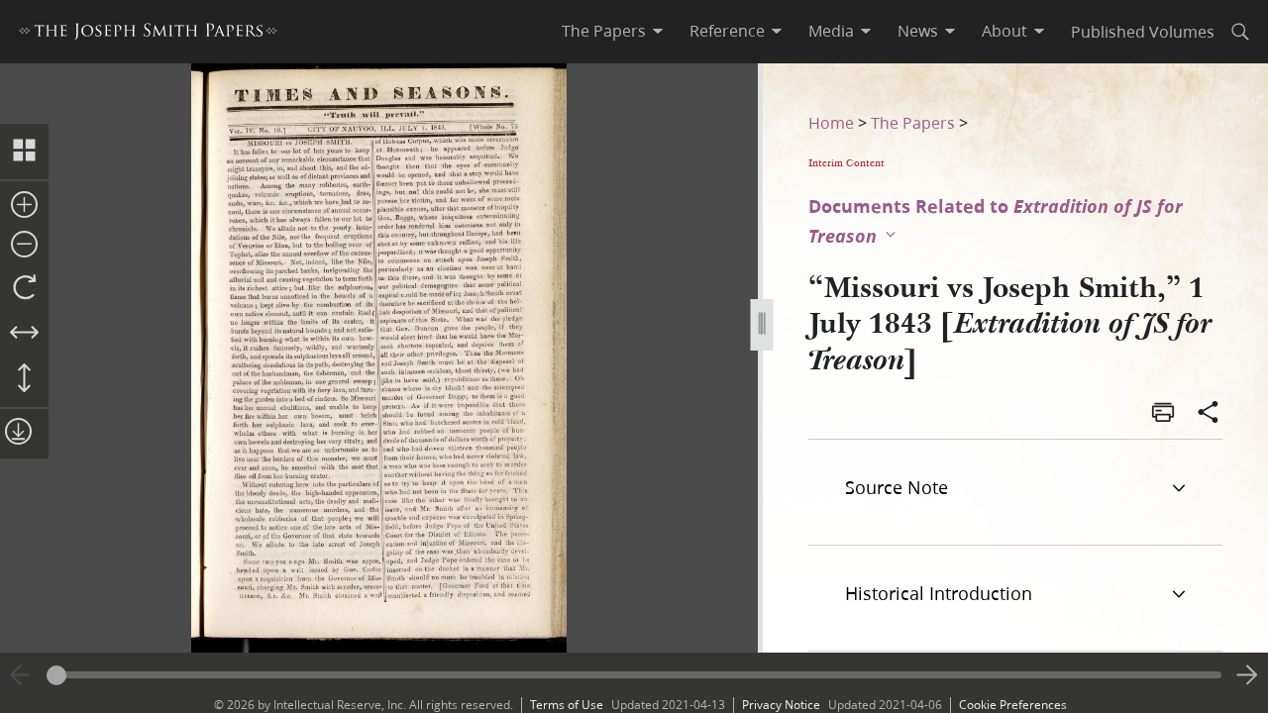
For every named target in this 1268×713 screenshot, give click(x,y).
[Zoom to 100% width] (24, 334)
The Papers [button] (604, 31)
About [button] (1004, 31)
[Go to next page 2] (1247, 675)
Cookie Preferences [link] (1013, 704)
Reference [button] (727, 31)
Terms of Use (566, 704)
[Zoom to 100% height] (24, 379)
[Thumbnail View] (24, 151)
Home (831, 122)
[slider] (634, 674)
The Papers (913, 122)
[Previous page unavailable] (21, 675)
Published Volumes (1143, 31)
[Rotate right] (24, 288)
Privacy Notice (781, 704)
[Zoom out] (24, 245)
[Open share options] (1208, 414)
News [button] (918, 31)
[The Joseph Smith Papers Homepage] (148, 34)
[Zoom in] (24, 206)
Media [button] (831, 31)
